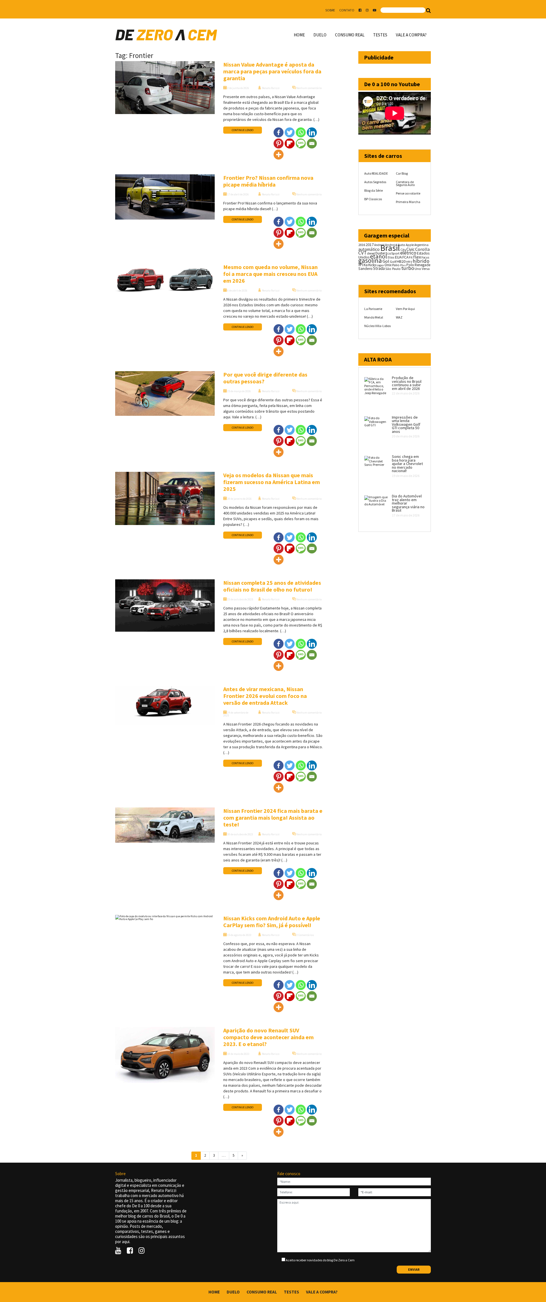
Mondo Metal (373, 317)
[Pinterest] (279, 143)
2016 (361, 244)
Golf (393, 261)
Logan (380, 265)
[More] (279, 155)
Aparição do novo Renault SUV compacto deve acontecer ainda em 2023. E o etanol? (268, 1037)
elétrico (408, 253)
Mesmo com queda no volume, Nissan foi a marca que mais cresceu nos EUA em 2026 (270, 273)
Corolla (422, 249)
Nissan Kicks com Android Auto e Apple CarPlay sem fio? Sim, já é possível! (271, 922)
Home (299, 35)
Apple (410, 245)
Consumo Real (350, 35)
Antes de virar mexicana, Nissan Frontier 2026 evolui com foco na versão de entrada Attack (265, 695)
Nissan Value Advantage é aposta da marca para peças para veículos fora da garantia (272, 71)
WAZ (399, 317)
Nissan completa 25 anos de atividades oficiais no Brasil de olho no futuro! (272, 586)
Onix (388, 265)
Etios (391, 257)
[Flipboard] (290, 143)
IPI (360, 264)
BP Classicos (373, 199)
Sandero (365, 268)
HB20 (401, 261)
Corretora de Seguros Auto (405, 183)
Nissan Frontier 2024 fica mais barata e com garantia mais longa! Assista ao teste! (272, 817)
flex (417, 257)
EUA (398, 257)
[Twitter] (290, 132)
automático (369, 249)
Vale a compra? (411, 35)
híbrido (421, 261)
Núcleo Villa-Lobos (377, 326)
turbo (407, 268)
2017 (370, 244)
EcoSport (393, 253)
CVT (362, 253)
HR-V (409, 262)
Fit (411, 257)
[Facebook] (279, 132)
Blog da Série (373, 190)
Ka (366, 265)
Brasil (390, 248)
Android (379, 245)
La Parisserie (373, 309)
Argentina (421, 245)
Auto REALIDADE (376, 173)
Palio (396, 265)
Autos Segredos (375, 182)
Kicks (372, 265)
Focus (425, 257)
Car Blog (402, 173)
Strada (379, 268)
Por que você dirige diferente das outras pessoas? (265, 378)
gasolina (370, 260)
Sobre (330, 10)
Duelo (319, 35)
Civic (410, 249)
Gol (385, 261)
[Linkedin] (312, 132)
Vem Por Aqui (405, 309)
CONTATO (346, 10)
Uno (418, 268)
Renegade (422, 265)
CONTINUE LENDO (242, 130)
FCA (405, 257)
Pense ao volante (408, 193)
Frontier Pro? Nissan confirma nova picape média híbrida (268, 181)
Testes (380, 35)
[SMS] (301, 143)
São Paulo (393, 268)
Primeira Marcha (408, 202)
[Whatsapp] (301, 132)
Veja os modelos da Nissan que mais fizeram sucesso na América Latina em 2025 (271, 482)
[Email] (312, 143)
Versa (426, 268)
